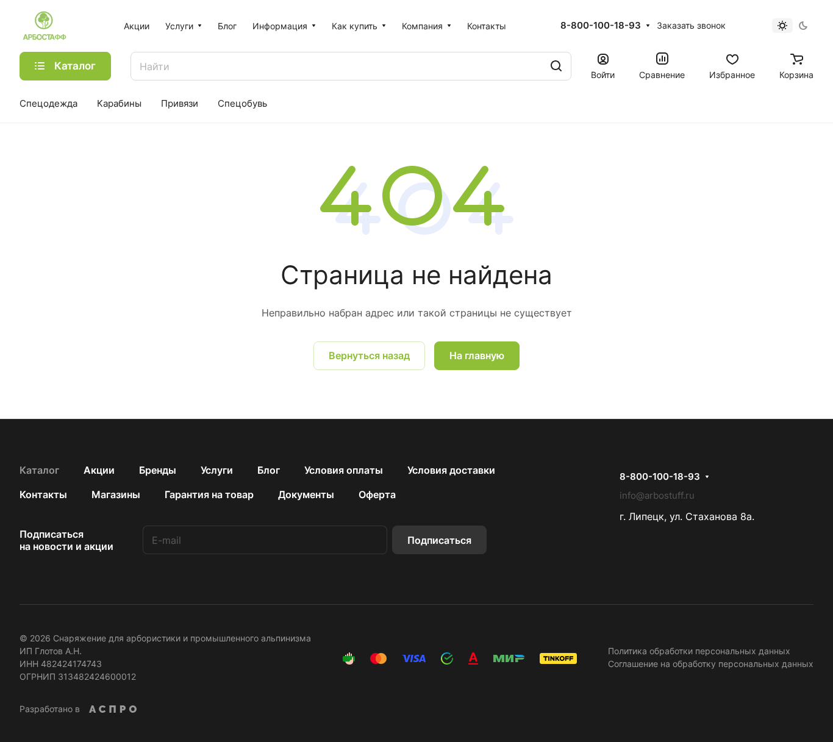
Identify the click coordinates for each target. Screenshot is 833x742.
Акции (99, 470)
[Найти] (556, 66)
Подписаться (439, 540)
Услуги (217, 470)
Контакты (43, 494)
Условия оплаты (343, 470)
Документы (306, 494)
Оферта (377, 494)
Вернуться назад (369, 355)
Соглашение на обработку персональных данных (710, 663)
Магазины (115, 494)
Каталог (39, 470)
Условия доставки (451, 470)
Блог (268, 470)
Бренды (157, 470)
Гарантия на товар (209, 494)
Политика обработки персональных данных (699, 651)
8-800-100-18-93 (600, 25)
